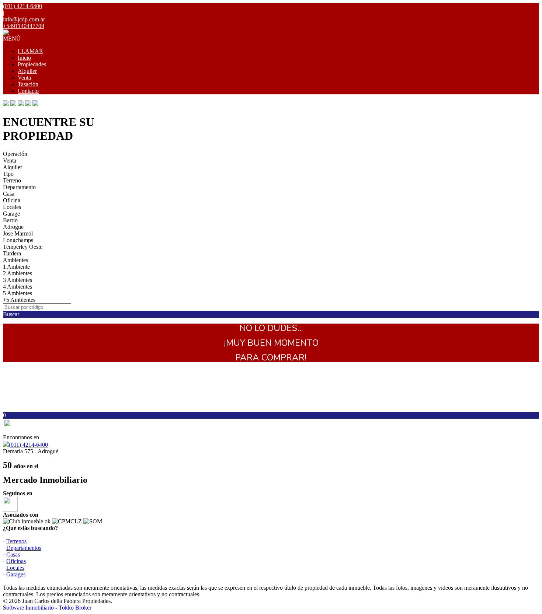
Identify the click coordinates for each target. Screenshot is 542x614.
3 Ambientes (17, 280)
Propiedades (32, 64)
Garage (11, 213)
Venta (24, 77)
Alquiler (27, 71)
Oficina (11, 200)
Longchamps (18, 240)
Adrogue (13, 227)
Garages (15, 574)
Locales (12, 207)
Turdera (12, 253)
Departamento (19, 187)
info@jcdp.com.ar (24, 19)
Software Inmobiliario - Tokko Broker (47, 607)
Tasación (28, 84)
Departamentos (23, 548)
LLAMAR (30, 51)
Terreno (12, 180)
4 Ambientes (17, 286)
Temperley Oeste (22, 247)
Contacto (28, 91)
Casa (8, 194)
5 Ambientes (17, 293)
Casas (13, 554)
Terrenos (16, 541)
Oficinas (16, 561)
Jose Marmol (18, 233)
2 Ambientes (17, 273)
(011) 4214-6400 (28, 445)
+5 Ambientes (19, 300)
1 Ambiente (16, 267)
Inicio (24, 58)
